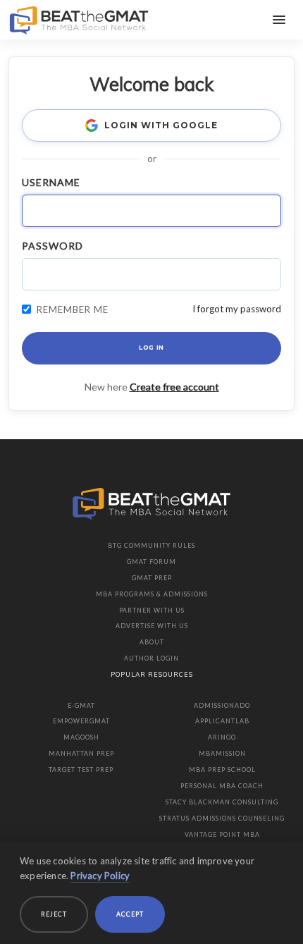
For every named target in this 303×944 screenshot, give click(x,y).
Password (52, 246)
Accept (130, 914)
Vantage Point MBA (222, 834)
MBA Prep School (222, 769)
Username (51, 182)
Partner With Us (152, 610)
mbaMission (222, 753)
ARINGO (222, 737)
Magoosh (81, 737)
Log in (151, 347)
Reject (54, 914)
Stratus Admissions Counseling (222, 818)
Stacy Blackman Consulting (222, 802)
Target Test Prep (81, 769)
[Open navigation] (279, 19)
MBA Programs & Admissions (152, 594)
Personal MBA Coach (222, 786)
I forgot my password (236, 308)
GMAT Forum (151, 561)
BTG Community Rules (151, 545)
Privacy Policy (100, 875)
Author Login (151, 658)
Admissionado (222, 705)
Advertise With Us (152, 626)
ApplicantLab (222, 721)
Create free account (174, 387)
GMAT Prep (152, 578)
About (152, 642)
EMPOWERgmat (81, 721)
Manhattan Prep (81, 753)
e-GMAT (81, 705)
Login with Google (160, 125)
